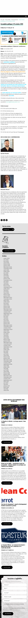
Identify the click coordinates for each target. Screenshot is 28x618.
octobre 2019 (7, 345)
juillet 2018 (6, 367)
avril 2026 (6, 261)
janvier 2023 (7, 296)
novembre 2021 (8, 310)
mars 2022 (6, 304)
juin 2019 (6, 351)
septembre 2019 (8, 347)
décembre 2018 (8, 360)
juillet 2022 (7, 301)
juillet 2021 (6, 315)
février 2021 (7, 322)
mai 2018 (6, 368)
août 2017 (6, 381)
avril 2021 (6, 319)
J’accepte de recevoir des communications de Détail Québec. (14, 608)
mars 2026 (6, 262)
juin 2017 (6, 383)
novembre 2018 (8, 361)
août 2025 (6, 270)
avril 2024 (6, 284)
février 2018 (7, 373)
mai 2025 (6, 274)
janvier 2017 (7, 386)
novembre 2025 (8, 268)
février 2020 (7, 339)
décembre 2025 (8, 267)
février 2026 (7, 264)
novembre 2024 (8, 280)
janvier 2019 (7, 358)
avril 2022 (6, 303)
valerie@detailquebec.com (13, 102)
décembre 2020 (8, 325)
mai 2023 (6, 290)
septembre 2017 (8, 380)
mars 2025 (6, 277)
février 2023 (7, 294)
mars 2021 (6, 320)
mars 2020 (6, 338)
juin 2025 (6, 273)
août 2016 (6, 387)
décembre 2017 (8, 375)
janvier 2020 (7, 341)
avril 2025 (6, 275)
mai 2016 (6, 389)
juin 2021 (6, 316)
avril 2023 (6, 291)
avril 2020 (6, 336)
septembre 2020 (8, 329)
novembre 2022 (8, 299)
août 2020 (6, 331)
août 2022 (6, 300)
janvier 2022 (7, 307)
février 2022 (7, 306)
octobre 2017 (7, 378)
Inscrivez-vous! (9, 250)
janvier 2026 (7, 265)
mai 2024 (6, 283)
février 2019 (7, 357)
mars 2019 (6, 355)
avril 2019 (6, 354)
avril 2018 (6, 370)
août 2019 (6, 348)
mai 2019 (6, 352)
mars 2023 (6, 293)
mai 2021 (6, 317)
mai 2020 (6, 335)
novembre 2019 (8, 344)
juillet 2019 (6, 349)
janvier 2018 (7, 374)
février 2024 (7, 286)
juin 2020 (6, 333)
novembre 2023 (8, 287)
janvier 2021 (7, 323)
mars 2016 (6, 390)
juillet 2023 (7, 288)
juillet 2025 (6, 271)
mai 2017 (6, 384)
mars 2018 (6, 371)
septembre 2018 (8, 364)
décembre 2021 (8, 309)
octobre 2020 (7, 328)
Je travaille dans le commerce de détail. (14, 604)
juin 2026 (6, 259)
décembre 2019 (8, 342)
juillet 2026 (6, 258)
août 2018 (6, 365)
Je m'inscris (8, 613)
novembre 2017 (8, 377)
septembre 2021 (8, 313)
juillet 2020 (7, 332)
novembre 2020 (8, 326)
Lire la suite (7, 442)
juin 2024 (6, 281)
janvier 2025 (7, 278)
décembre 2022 (8, 297)
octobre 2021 (7, 312)
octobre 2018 (7, 362)
